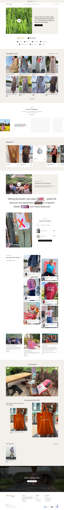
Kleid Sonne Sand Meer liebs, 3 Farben (24, 74)
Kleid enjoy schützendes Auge (10, 74)
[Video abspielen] (19, 21)
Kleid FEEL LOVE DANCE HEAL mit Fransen (51, 94)
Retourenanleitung (38, 499)
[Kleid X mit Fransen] (38, 64)
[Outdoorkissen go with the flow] (11, 453)
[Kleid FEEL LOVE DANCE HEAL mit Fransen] (51, 84)
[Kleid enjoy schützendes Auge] (12, 64)
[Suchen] (54, 4)
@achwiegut (32, 114)
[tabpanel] (32, 76)
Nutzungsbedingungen (48, 499)
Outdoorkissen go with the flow (10, 460)
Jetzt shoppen (38, 25)
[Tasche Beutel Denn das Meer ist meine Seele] (18, 419)
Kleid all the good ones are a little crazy (50, 74)
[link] (40, 199)
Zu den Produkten (32, 481)
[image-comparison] (32, 381)
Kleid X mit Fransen (35, 74)
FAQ (36, 498)
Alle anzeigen (55, 443)
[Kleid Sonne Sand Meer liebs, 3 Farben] (25, 64)
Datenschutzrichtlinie (48, 498)
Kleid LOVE (33, 94)
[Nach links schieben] (55, 142)
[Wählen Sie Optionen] (38, 274)
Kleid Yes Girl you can (22, 94)
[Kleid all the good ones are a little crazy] (51, 64)
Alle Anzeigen (32, 98)
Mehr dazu (8, 351)
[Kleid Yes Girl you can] (25, 84)
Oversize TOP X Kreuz (44, 230)
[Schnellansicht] (17, 58)
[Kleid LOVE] (38, 84)
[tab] (51, 53)
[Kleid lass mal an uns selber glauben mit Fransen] (12, 84)
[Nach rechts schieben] (57, 142)
